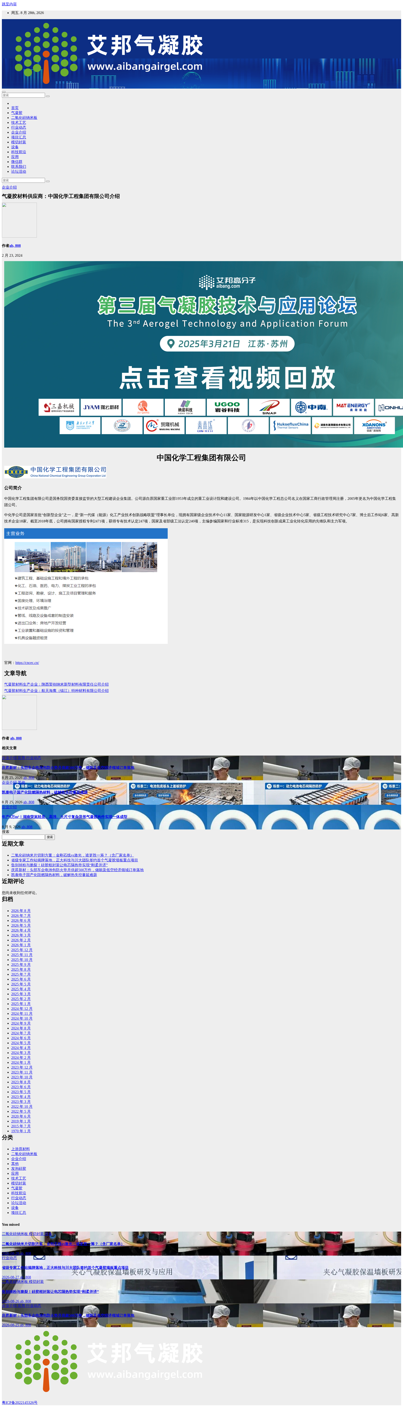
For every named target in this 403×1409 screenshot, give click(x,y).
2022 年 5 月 (21, 1111)
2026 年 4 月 (21, 930)
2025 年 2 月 (21, 999)
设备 (15, 147)
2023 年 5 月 (21, 1092)
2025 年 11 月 (22, 955)
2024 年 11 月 (22, 1013)
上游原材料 (20, 1149)
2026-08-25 (11, 1325)
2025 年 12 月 (22, 950)
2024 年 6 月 (21, 1038)
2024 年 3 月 (21, 1053)
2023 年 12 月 (22, 1067)
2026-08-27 (11, 1277)
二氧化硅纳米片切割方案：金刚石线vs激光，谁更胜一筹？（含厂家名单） (72, 855)
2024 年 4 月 (21, 1048)
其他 (21, 782)
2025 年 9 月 (21, 965)
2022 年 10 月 (22, 1107)
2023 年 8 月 (21, 1082)
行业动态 (18, 127)
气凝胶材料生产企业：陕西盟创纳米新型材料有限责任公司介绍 (56, 684)
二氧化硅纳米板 (24, 118)
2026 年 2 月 (21, 940)
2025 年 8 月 (21, 969)
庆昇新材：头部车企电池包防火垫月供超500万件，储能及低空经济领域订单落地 (68, 768)
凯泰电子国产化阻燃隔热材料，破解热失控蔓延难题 (45, 792)
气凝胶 (16, 113)
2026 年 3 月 (21, 935)
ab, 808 (15, 246)
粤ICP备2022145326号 (20, 1403)
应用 (15, 157)
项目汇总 (18, 137)
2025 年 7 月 (21, 974)
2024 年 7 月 (21, 1033)
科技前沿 (18, 152)
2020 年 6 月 (21, 1116)
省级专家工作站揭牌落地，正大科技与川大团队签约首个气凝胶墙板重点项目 (74, 860)
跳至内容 (9, 4)
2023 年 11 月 (22, 1072)
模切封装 (18, 142)
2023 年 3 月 (21, 1102)
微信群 (16, 162)
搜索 (5, 832)
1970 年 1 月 (21, 1131)
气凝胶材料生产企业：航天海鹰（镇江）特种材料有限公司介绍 (56, 691)
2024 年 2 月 (21, 1058)
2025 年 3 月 (21, 994)
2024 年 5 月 (21, 1043)
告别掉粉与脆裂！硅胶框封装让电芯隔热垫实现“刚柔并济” (59, 865)
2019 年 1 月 (21, 1121)
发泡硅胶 (18, 1169)
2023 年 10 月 (22, 1077)
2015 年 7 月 (21, 1126)
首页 (15, 108)
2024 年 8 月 (21, 1028)
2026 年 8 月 (21, 911)
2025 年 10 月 (22, 960)
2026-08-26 (11, 1301)
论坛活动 (18, 171)
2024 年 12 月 (22, 1009)
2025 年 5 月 (21, 984)
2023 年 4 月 (21, 1097)
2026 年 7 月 (21, 916)
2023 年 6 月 (21, 1087)
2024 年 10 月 (22, 1018)
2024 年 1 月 (21, 1062)
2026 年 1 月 (21, 945)
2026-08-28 (11, 1253)
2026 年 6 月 (21, 920)
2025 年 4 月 (21, 989)
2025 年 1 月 (21, 1004)
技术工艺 (18, 122)
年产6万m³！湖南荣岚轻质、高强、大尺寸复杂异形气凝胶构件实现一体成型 (64, 817)
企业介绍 (18, 132)
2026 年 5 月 (21, 925)
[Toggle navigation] (4, 92)
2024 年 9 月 (21, 1023)
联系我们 (18, 167)
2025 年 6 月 (21, 979)
